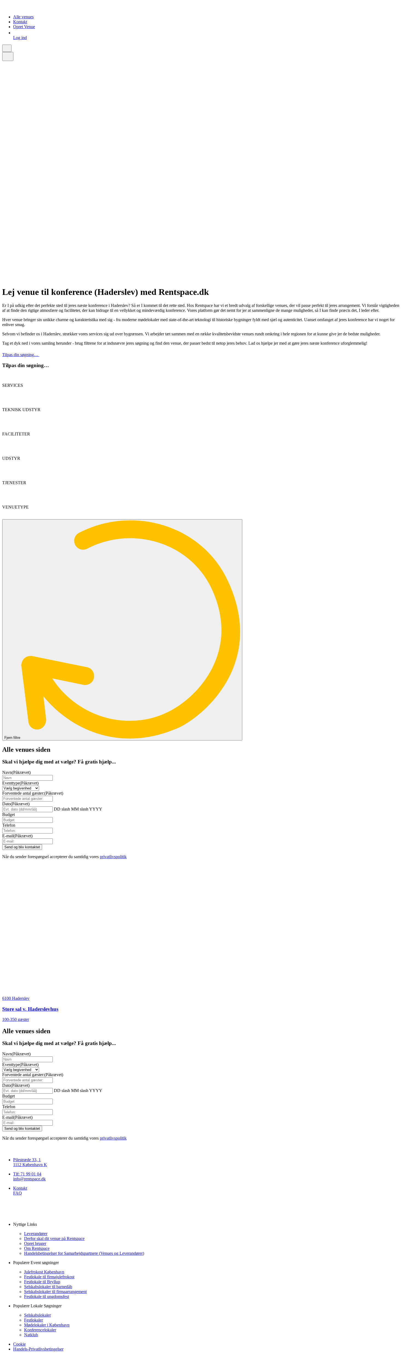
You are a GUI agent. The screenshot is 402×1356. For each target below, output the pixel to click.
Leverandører (35, 1233)
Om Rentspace (36, 1248)
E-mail (17, 836)
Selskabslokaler (37, 1315)
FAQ (17, 1193)
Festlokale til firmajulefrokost (49, 1276)
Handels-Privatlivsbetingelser (38, 1349)
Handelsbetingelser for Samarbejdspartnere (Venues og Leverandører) (84, 1253)
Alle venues (23, 16)
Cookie (19, 1344)
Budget (8, 814)
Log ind (20, 37)
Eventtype (20, 783)
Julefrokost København (44, 1272)
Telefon (8, 825)
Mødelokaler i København (46, 1325)
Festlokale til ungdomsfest (46, 1296)
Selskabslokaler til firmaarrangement (55, 1291)
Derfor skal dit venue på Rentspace (54, 1238)
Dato (16, 804)
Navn (16, 772)
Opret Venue (24, 26)
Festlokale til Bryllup (42, 1281)
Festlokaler (33, 1320)
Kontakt (20, 21)
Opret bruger (35, 1243)
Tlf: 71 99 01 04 (27, 1174)
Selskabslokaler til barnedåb (48, 1286)
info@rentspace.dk (29, 1179)
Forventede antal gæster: (32, 793)
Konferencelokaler (40, 1330)
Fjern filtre (12, 738)
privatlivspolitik (113, 856)
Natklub (31, 1334)
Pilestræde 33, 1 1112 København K (30, 1162)
